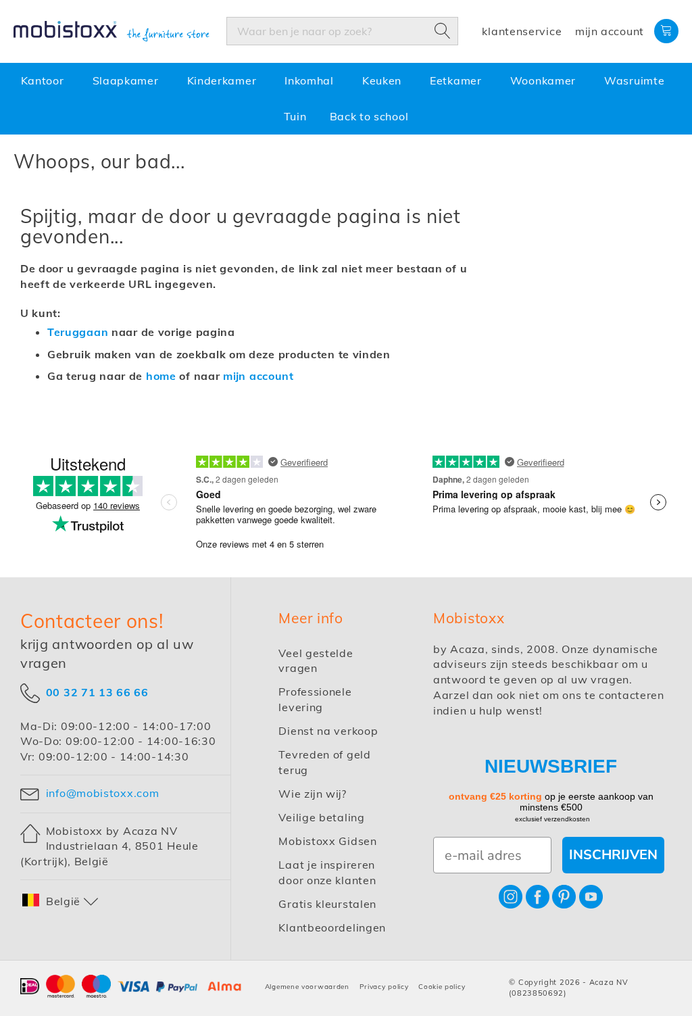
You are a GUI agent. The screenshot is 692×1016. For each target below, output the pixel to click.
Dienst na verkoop (328, 730)
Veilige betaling (321, 817)
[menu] (346, 99)
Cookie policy (441, 986)
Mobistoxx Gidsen (327, 841)
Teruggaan (77, 332)
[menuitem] (45, 81)
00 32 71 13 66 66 (97, 691)
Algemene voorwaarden (307, 986)
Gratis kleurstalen (327, 904)
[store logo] (111, 32)
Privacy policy (384, 986)
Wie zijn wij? (312, 793)
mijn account (258, 376)
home (161, 376)
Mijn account (609, 31)
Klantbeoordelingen (332, 927)
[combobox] (342, 31)
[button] (60, 901)
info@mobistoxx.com (102, 793)
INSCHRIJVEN (613, 855)
